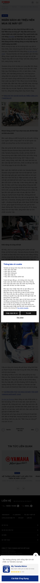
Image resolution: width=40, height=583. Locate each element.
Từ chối (28, 313)
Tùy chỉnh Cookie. (23, 308)
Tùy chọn (20, 318)
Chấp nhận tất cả (11, 313)
